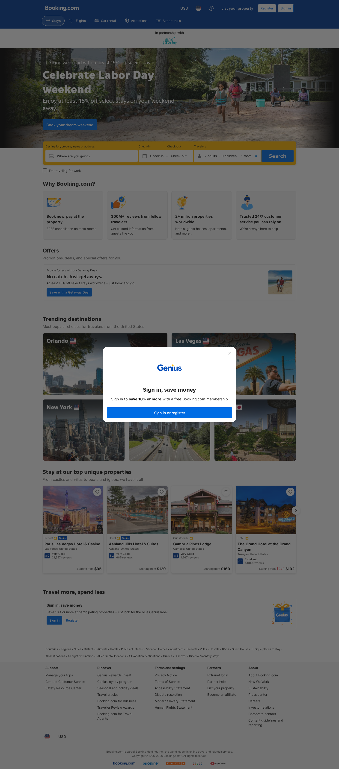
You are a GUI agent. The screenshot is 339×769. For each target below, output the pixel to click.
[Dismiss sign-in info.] (230, 353)
